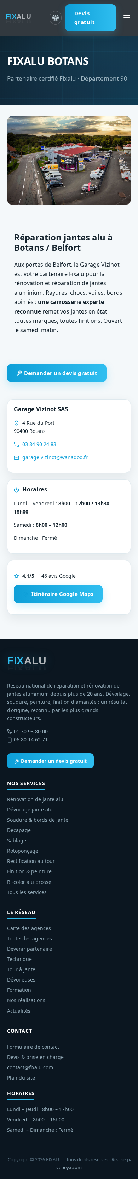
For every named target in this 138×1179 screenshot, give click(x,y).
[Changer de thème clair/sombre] (55, 18)
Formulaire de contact (33, 1046)
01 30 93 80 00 (31, 731)
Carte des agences (29, 928)
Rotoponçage (22, 850)
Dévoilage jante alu (30, 809)
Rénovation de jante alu (35, 799)
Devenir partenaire (29, 948)
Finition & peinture (29, 871)
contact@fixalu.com (30, 1067)
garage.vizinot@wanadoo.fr (55, 457)
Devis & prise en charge (35, 1057)
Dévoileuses (21, 979)
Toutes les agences (29, 938)
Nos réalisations (26, 1000)
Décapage (19, 830)
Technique (19, 959)
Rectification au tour (31, 861)
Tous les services (27, 892)
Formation (19, 990)
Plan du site (21, 1077)
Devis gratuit (84, 18)
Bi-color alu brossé (29, 882)
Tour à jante (21, 969)
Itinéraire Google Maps (61, 593)
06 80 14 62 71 (31, 739)
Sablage (16, 840)
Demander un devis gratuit (60, 372)
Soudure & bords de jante (37, 819)
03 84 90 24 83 (39, 444)
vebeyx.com (69, 1167)
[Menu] (126, 17)
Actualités (18, 1010)
